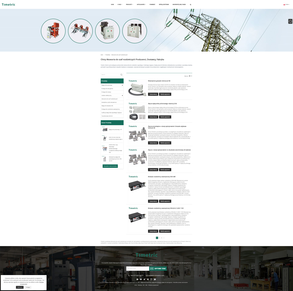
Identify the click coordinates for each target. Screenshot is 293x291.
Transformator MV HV (107, 116)
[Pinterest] (147, 279)
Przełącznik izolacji (106, 92)
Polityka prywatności (153, 285)
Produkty (107, 55)
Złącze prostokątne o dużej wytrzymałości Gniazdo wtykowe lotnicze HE (167, 127)
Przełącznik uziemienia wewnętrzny (111, 109)
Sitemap (140, 285)
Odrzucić (19, 287)
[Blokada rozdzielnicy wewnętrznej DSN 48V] (137, 184)
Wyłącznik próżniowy (107, 85)
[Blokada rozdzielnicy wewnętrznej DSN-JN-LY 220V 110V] (137, 216)
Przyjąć (28, 287)
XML (146, 285)
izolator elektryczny (106, 95)
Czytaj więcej (153, 94)
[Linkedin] (140, 279)
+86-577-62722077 (136, 275)
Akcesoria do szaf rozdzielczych (110, 99)
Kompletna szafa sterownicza (109, 102)
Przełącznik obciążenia (107, 88)
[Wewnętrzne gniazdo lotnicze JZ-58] (137, 88)
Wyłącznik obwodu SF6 (107, 105)
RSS (144, 285)
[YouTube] (144, 279)
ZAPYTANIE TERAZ (160, 268)
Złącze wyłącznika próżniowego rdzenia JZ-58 (162, 103)
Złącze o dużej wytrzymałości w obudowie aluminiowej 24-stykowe (169, 150)
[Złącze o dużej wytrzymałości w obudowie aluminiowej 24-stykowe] (137, 157)
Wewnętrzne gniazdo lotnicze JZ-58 (159, 81)
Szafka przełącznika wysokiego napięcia (112, 112)
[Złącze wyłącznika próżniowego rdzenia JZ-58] (137, 111)
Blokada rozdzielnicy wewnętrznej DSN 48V (162, 177)
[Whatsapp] (155, 279)
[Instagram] (151, 279)
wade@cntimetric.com (156, 275)
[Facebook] (137, 279)
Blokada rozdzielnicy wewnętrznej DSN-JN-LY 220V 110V (166, 208)
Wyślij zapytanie (165, 94)
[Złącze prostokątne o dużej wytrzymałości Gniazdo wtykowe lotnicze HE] (137, 134)
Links (135, 285)
